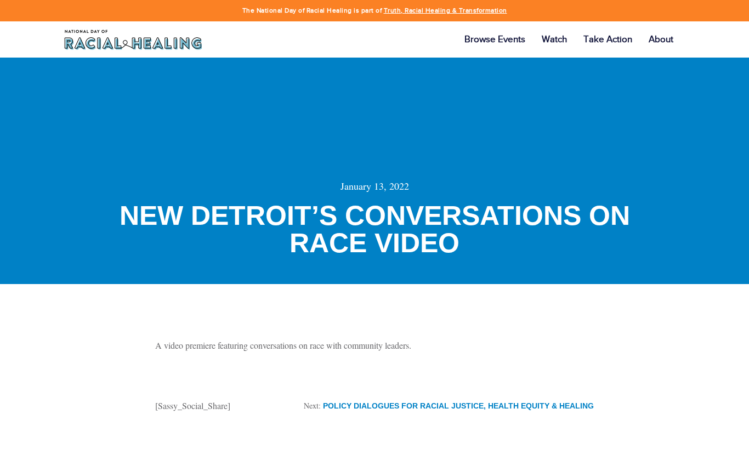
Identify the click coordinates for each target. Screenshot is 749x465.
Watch (554, 39)
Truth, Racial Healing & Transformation (445, 10)
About (661, 39)
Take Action (607, 39)
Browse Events (494, 39)
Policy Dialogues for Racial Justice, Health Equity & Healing (458, 405)
